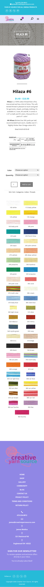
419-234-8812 (22, 515)
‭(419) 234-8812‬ (22, 3)
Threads (32, 192)
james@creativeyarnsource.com (22, 522)
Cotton (26, 192)
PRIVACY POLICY (22, 497)
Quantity (9, 175)
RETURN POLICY (22, 505)
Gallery (22, 482)
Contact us (22, 493)
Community (22, 486)
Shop (22, 478)
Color (9, 170)
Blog (22, 490)
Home (22, 474)
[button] (29, 55)
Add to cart (26, 184)
